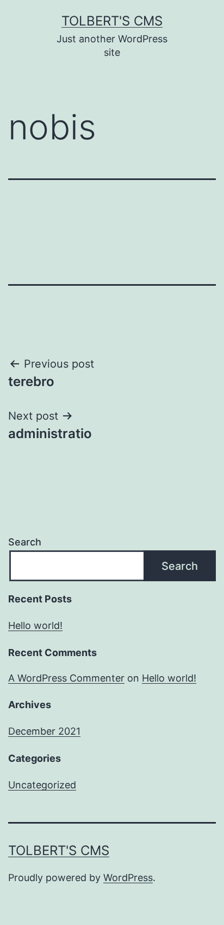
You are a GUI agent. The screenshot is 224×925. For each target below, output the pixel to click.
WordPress (128, 877)
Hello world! (35, 625)
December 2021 (44, 731)
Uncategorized (42, 785)
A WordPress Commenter (66, 678)
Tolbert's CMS (112, 21)
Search (24, 542)
